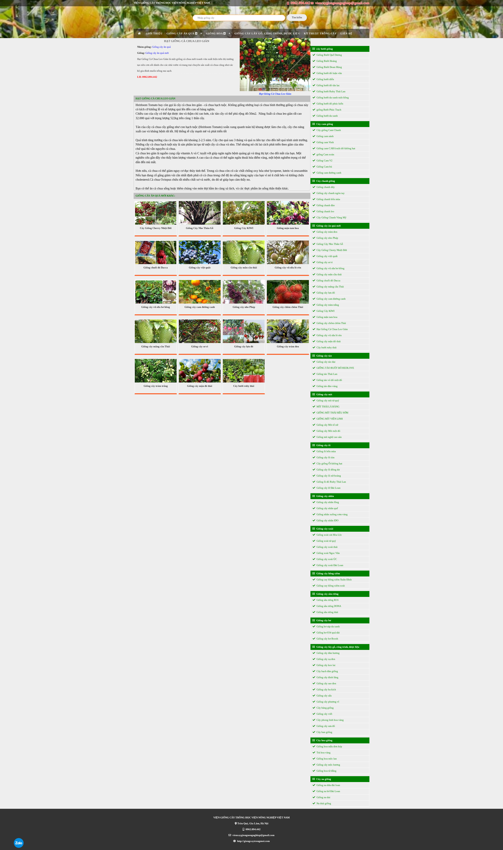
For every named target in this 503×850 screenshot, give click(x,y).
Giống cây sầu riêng (327, 593)
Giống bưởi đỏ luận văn (329, 73)
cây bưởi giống (324, 48)
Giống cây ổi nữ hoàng (328, 475)
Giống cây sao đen (326, 683)
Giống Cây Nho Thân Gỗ (199, 228)
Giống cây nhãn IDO (327, 520)
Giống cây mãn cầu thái (244, 267)
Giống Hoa (214, 33)
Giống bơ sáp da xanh (328, 626)
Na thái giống (323, 803)
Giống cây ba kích (326, 689)
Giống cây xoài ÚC (326, 559)
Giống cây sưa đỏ (325, 726)
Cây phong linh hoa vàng (330, 719)
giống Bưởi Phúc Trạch (328, 109)
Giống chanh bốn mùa (328, 199)
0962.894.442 (300, 3)
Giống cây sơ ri (199, 346)
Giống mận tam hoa (288, 228)
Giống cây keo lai (325, 665)
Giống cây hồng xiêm (328, 573)
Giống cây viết (324, 713)
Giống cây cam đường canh (199, 307)
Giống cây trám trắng (156, 385)
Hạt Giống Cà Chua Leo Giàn (332, 329)
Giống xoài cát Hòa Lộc (329, 534)
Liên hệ (346, 33)
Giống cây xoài (324, 528)
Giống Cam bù (324, 166)
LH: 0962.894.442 (147, 76)
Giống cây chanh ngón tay (330, 193)
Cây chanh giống (325, 180)
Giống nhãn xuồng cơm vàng (332, 514)
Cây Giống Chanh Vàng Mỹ (331, 217)
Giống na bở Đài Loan (328, 791)
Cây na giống (323, 779)
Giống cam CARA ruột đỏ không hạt (335, 148)
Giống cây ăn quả (180, 33)
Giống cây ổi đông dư (328, 469)
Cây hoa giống (324, 740)
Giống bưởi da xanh (327, 115)
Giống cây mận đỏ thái (199, 385)
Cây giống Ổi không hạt (329, 463)
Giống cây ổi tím (325, 457)
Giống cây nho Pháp (244, 307)
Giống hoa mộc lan (326, 758)
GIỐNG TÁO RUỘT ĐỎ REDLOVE (335, 367)
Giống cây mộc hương (328, 764)
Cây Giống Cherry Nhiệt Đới (156, 228)
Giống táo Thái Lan (326, 373)
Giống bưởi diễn (325, 79)
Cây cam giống (324, 124)
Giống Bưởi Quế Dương (329, 54)
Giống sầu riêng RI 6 (327, 599)
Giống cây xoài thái (327, 546)
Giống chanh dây (325, 187)
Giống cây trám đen (288, 346)
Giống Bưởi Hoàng (326, 60)
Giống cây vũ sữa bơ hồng (155, 307)
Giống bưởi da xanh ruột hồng (332, 97)
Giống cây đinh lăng (327, 677)
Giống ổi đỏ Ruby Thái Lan (331, 481)
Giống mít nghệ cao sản (329, 437)
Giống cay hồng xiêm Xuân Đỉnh (334, 579)
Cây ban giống (324, 732)
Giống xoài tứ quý (326, 540)
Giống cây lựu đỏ (243, 346)
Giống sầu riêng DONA (328, 606)
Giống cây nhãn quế (327, 508)
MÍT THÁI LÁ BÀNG (327, 406)
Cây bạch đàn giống (327, 671)
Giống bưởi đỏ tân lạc (328, 85)
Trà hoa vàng (323, 752)
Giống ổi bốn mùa (326, 451)
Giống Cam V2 (324, 160)
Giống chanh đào (325, 205)
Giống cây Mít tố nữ (327, 424)
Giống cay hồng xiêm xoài (330, 585)
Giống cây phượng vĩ (327, 701)
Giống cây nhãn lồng (327, 502)
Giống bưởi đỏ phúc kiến (329, 103)
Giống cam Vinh (325, 142)
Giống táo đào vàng (327, 386)
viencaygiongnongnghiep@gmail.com (341, 3)
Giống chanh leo (325, 211)
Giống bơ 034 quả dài (328, 632)
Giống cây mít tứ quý (327, 400)
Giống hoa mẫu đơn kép (329, 746)
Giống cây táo (324, 355)
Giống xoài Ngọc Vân (328, 553)
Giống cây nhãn (325, 496)
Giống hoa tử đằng (326, 770)
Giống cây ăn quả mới (157, 52)
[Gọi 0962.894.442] (19, 846)
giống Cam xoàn (325, 154)
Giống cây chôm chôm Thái (288, 307)
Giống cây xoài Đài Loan (329, 565)
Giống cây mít (324, 394)
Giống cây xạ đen (325, 659)
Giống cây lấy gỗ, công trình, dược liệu (267, 33)
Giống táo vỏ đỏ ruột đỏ (329, 380)
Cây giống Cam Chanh (328, 130)
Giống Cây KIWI (243, 228)
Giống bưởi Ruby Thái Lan (330, 91)
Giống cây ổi (323, 445)
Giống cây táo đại (325, 361)
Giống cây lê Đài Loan (328, 487)
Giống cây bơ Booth (327, 638)
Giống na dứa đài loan (328, 785)
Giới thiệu (154, 33)
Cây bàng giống (325, 707)
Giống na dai (323, 797)
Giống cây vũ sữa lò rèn (288, 267)
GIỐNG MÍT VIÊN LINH (329, 418)
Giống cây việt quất (199, 267)
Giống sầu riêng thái (327, 612)
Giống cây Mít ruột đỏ (328, 430)
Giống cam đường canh (328, 172)
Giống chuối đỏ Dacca (155, 267)
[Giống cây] (140, 33)
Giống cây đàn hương (328, 652)
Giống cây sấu (324, 695)
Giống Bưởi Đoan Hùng (329, 67)
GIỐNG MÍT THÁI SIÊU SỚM (332, 412)
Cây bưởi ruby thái (243, 385)
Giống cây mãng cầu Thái (155, 346)
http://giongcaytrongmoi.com (253, 841)
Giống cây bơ (323, 620)
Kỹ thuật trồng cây (320, 33)
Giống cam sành (325, 136)
